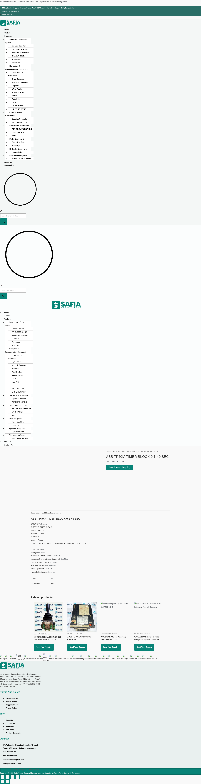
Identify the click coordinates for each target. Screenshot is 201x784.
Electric (44, 524)
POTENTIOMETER (19, 122)
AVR (14, 136)
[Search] (3, 221)
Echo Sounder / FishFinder (16, 74)
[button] (38, 36)
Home (6, 30)
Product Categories (13, 733)
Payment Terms (12, 698)
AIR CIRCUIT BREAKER (22, 129)
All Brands (10, 730)
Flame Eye (16, 146)
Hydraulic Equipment (18, 149)
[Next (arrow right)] (7, 781)
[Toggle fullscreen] (7, 777)
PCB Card (16, 63)
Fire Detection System (18, 156)
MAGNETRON (18, 92)
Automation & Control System (16, 41)
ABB (52, 578)
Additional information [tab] (51, 513)
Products (8, 36)
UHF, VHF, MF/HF (19, 109)
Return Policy (11, 702)
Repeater (15, 86)
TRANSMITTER (18, 56)
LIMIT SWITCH (18, 132)
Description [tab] (35, 513)
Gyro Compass (18, 79)
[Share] (12, 777)
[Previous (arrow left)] (2, 781)
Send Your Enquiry (119, 467)
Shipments (10, 726)
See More (40, 549)
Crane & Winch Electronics (13, 114)
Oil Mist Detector (19, 46)
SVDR (14, 96)
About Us (8, 162)
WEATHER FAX (18, 106)
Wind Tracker (17, 89)
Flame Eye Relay (18, 142)
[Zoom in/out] (2, 777)
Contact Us (8, 165)
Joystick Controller (19, 119)
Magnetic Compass (20, 82)
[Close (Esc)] (17, 777)
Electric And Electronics (19, 126)
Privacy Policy (11, 708)
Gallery (7, 33)
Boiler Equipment (16, 139)
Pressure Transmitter (20, 52)
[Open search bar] (1, 212)
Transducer (16, 59)
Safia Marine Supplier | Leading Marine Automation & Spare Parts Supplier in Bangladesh (33, 2)
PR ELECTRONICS (19, 49)
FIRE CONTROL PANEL (21, 159)
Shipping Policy (12, 705)
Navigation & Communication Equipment (16, 67)
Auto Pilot (16, 99)
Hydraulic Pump (18, 152)
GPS (14, 102)
